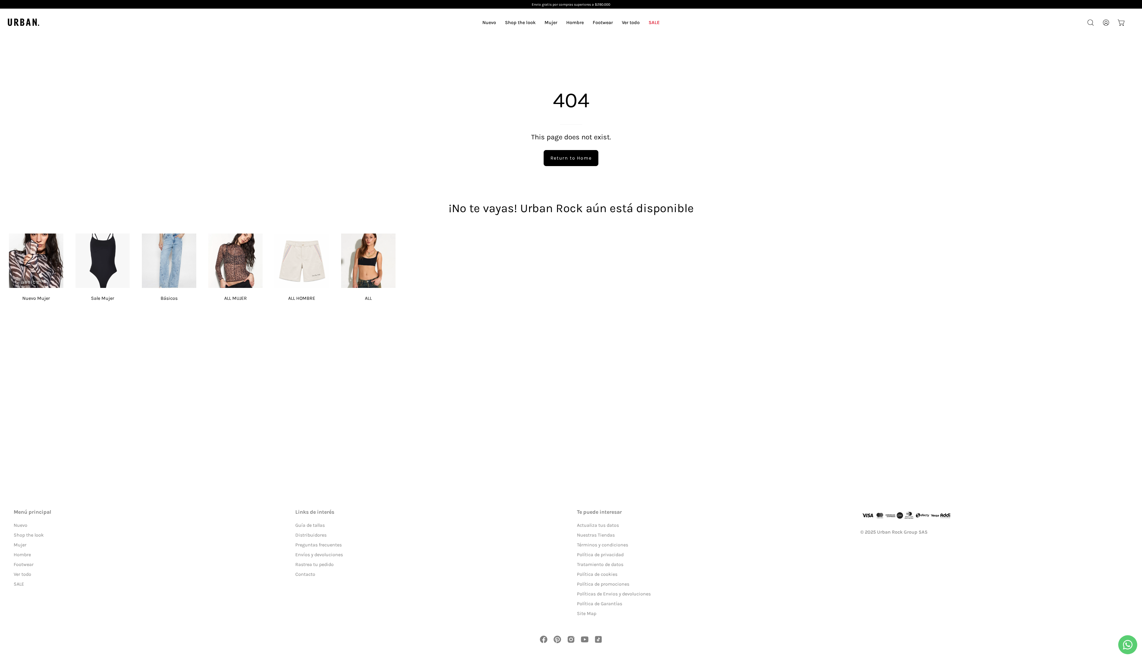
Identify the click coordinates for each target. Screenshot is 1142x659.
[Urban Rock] (24, 22)
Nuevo (20, 525)
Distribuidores (311, 535)
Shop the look (29, 535)
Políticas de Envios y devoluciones (614, 594)
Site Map (586, 613)
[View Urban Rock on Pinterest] (557, 639)
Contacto (305, 574)
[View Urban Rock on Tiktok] (598, 639)
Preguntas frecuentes (318, 545)
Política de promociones (603, 584)
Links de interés (314, 512)
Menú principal (32, 512)
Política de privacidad (600, 554)
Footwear (24, 564)
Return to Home (571, 158)
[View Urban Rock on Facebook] (543, 639)
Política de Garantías (599, 603)
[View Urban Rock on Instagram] (571, 639)
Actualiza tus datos (598, 525)
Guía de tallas (310, 525)
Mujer (20, 545)
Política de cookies (597, 574)
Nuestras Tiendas (596, 535)
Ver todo (22, 574)
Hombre (22, 554)
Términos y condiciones (602, 545)
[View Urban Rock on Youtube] (584, 639)
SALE (19, 584)
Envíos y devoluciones (319, 554)
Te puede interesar (599, 512)
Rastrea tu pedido (314, 564)
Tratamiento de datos (600, 564)
